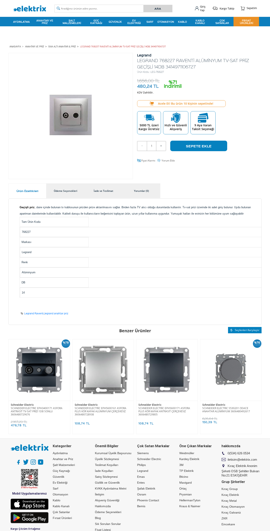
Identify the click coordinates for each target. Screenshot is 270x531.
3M (181, 465)
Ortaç (183, 488)
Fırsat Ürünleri (246, 22)
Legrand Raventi (34, 313)
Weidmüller (186, 453)
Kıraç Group (229, 489)
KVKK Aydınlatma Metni (110, 488)
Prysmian (185, 494)
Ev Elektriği (134, 22)
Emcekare (228, 524)
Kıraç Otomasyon (233, 506)
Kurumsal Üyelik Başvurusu (113, 453)
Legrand (142, 470)
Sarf (149, 21)
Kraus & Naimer (189, 506)
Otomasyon (165, 21)
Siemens (143, 453)
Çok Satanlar (222, 22)
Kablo (182, 21)
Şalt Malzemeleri (72, 22)
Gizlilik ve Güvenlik (107, 482)
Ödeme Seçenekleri (108, 512)
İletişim (99, 494)
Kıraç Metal (229, 500)
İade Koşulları (104, 470)
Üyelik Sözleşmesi (107, 459)
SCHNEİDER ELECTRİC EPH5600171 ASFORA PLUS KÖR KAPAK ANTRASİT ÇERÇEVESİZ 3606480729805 (164, 411)
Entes (141, 482)
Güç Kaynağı (96, 22)
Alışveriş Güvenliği (107, 500)
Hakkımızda (103, 506)
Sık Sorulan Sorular (108, 524)
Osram (141, 494)
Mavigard (185, 482)
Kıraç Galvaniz (231, 512)
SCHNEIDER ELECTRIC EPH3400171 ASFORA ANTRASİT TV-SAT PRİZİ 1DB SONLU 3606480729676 (36, 411)
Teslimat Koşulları (106, 465)
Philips (141, 465)
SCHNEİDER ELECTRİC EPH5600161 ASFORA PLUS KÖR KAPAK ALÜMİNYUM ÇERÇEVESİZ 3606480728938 (100, 411)
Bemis (141, 506)
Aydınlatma (21, 21)
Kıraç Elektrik (230, 494)
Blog (98, 518)
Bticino (183, 476)
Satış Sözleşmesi (106, 476)
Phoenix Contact (148, 500)
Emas (141, 476)
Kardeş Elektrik (189, 459)
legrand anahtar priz (56, 313)
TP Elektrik (186, 470)
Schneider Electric (22, 405)
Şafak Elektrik (146, 488)
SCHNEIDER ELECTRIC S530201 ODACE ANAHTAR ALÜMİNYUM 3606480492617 (226, 410)
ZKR (224, 518)
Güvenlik (115, 21)
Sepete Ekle (199, 146)
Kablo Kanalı (200, 22)
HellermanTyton (189, 500)
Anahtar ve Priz (44, 22)
